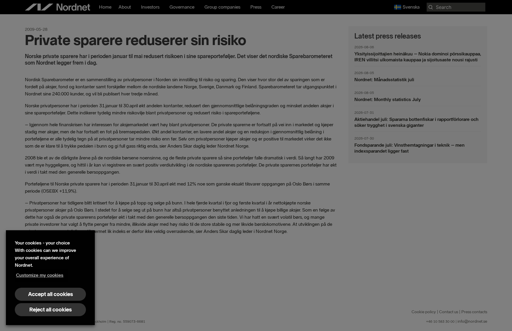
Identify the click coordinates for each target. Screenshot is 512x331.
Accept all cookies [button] (50, 294)
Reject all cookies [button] (50, 309)
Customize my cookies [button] (39, 275)
